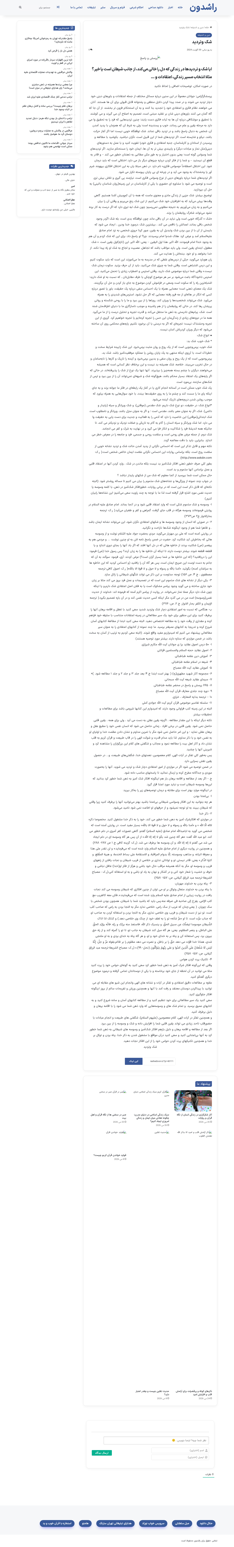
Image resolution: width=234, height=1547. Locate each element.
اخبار (170, 7)
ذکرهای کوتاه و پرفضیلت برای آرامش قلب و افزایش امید (194, 1393)
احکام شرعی (136, 7)
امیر (73, 186)
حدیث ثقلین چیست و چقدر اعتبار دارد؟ (152, 1393)
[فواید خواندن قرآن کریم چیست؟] (107, 1141)
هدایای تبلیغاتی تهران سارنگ (115, 1523)
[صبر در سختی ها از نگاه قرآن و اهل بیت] (107, 1100)
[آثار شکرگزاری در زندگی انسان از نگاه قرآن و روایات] (193, 1100)
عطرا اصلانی (69, 200)
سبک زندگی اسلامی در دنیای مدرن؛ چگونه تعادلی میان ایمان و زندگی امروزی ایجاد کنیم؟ (151, 1118)
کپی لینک (133, 1061)
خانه (180, 7)
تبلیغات (91, 7)
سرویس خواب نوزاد (153, 1523)
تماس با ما (76, 7)
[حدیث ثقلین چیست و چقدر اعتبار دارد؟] (150, 1259)
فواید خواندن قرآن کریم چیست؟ (110, 1155)
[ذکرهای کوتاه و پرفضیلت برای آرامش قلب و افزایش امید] (193, 1259)
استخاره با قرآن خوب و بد (57, 1523)
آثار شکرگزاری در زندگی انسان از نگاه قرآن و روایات (194, 1116)
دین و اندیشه (197, 27)
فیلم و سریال (117, 7)
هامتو (85, 1523)
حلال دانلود (206, 1523)
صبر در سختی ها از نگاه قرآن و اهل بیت (108, 1116)
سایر (102, 7)
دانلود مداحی (155, 7)
